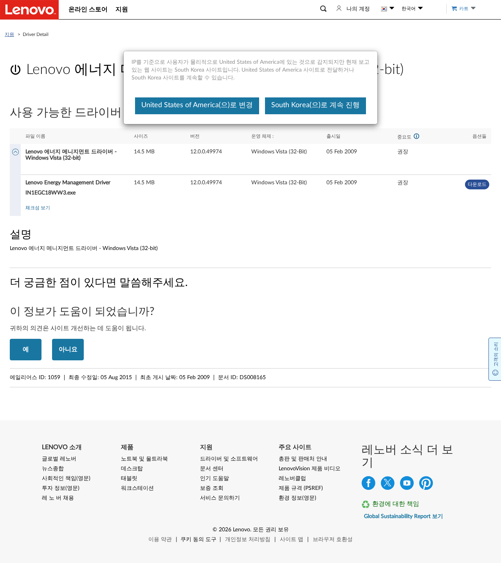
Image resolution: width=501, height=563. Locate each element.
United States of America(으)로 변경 (197, 105)
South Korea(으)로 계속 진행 (315, 105)
